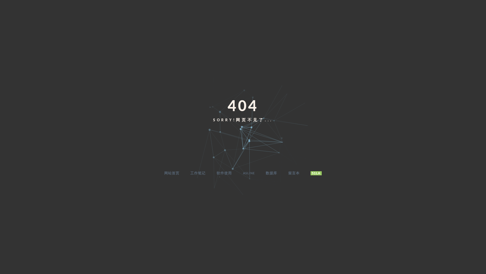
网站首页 (171, 173)
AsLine (249, 173)
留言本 (294, 173)
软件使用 (224, 173)
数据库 (271, 173)
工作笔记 (198, 173)
